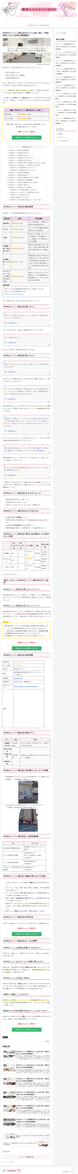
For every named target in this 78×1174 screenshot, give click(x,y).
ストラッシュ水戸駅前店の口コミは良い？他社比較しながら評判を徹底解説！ (65, 88)
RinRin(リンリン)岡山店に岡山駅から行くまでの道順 (23, 177)
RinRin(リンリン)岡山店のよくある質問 (20, 187)
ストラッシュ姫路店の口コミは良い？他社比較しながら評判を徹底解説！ (65, 112)
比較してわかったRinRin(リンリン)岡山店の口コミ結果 (24, 165)
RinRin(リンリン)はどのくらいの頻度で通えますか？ (25, 192)
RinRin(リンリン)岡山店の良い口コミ (19, 155)
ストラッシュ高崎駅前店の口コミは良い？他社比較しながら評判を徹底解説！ (65, 79)
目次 (24, 147)
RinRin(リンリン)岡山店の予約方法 (19, 185)
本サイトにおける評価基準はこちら (15, 291)
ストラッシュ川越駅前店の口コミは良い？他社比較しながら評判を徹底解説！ (65, 63)
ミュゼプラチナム (63, 140)
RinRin (5, 1037)
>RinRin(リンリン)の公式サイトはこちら (26, 137)
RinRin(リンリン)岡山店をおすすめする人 (20, 160)
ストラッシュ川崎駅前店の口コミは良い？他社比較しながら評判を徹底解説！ (65, 46)
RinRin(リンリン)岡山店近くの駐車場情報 (20, 180)
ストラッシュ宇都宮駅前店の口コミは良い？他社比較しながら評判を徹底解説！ (65, 71)
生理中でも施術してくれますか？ (20, 197)
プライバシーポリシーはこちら (13, 294)
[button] (75, 33)
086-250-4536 (18, 678)
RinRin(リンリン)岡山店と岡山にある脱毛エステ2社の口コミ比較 (27, 162)
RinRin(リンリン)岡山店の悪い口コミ (19, 152)
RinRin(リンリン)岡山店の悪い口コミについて (23, 167)
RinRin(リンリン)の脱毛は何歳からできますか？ (24, 190)
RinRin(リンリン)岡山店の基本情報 (19, 172)
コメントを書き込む (27, 1157)
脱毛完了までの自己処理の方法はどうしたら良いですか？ (27, 199)
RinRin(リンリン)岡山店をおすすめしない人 (21, 157)
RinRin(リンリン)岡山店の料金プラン (19, 175)
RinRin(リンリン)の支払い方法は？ (20, 194)
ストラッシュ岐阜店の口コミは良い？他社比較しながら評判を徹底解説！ (65, 104)
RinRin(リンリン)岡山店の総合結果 (19, 150)
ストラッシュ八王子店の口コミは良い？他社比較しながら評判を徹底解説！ (65, 55)
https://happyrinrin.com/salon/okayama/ (26, 686)
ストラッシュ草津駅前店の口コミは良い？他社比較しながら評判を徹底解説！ (65, 121)
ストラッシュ (62, 137)
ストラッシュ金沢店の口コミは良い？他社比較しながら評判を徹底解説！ (65, 96)
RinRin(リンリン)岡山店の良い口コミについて (23, 170)
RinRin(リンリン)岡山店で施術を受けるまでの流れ (23, 182)
